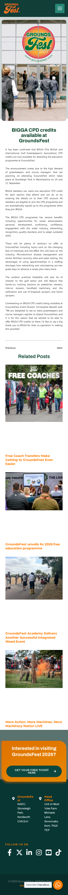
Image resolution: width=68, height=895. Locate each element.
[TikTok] (58, 852)
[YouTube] (48, 852)
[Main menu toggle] (60, 8)
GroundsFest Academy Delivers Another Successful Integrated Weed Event (31, 637)
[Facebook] (9, 852)
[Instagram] (39, 852)
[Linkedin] (29, 852)
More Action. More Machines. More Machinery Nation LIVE (33, 724)
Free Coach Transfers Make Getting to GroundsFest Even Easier (29, 460)
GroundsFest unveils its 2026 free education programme (32, 546)
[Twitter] (19, 852)
